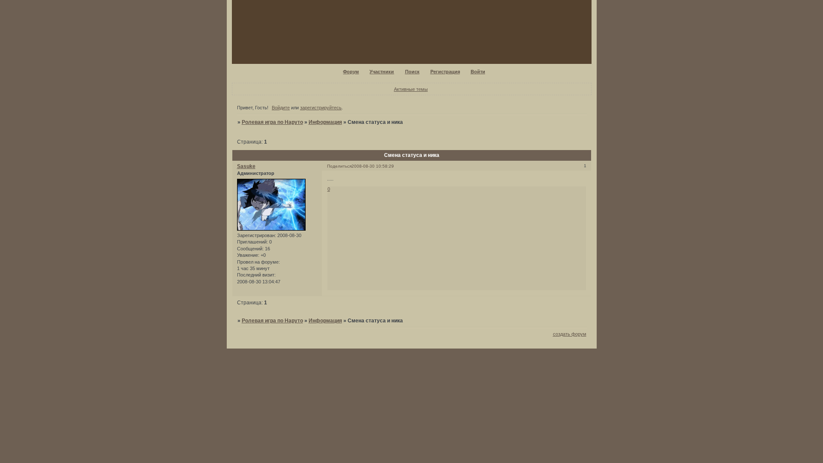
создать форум (569, 334)
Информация (325, 122)
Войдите (281, 107)
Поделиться (339, 166)
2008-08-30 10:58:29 (372, 166)
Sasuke (246, 166)
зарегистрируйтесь (321, 107)
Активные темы (411, 89)
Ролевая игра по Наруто (272, 122)
